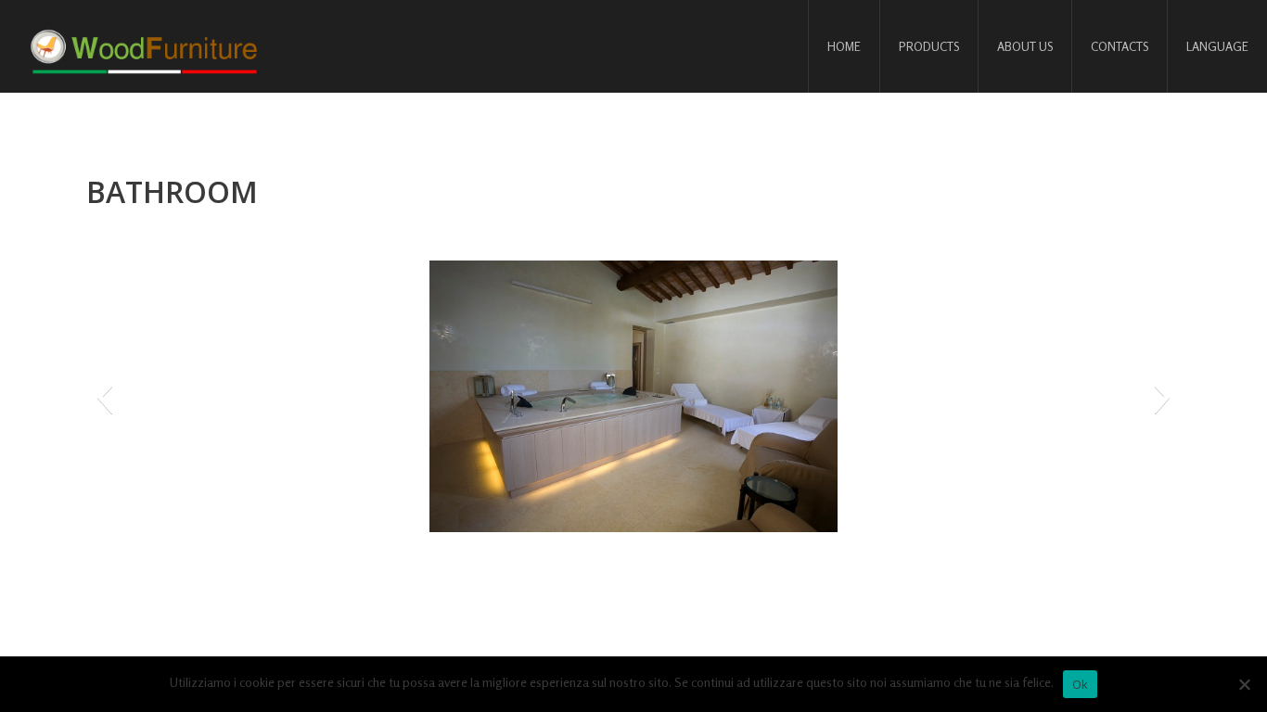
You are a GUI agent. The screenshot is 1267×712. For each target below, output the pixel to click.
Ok (1080, 684)
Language (1217, 46)
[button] (104, 396)
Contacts (1119, 46)
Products (929, 46)
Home (844, 46)
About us (1025, 46)
